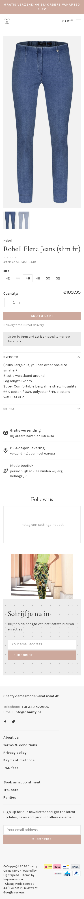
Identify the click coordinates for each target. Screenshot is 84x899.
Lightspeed (11, 875)
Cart (67, 21)
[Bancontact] (66, 868)
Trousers (10, 790)
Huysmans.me (13, 879)
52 (58, 278)
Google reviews (14, 892)
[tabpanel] (42, 122)
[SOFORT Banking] (57, 868)
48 (38, 278)
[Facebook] (5, 722)
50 (48, 278)
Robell (8, 241)
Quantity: (10, 293)
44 (18, 278)
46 (28, 278)
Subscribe (23, 655)
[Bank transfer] (75, 868)
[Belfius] (58, 875)
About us (11, 737)
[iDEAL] (48, 868)
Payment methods (19, 760)
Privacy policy (14, 752)
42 (8, 278)
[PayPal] (76, 875)
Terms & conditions (20, 745)
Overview (10, 357)
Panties (9, 797)
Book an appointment (22, 782)
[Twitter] (13, 722)
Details (9, 408)
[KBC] (67, 875)
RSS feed (11, 768)
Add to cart (42, 316)
